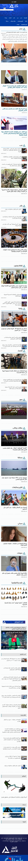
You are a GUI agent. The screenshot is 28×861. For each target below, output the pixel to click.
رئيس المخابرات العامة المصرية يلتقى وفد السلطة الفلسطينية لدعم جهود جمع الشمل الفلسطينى (11, 678)
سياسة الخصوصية (18, 840)
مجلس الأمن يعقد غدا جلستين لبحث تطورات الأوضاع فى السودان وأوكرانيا (15, 250)
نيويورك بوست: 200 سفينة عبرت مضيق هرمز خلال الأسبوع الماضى (14, 478)
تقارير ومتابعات (20, 21)
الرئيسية (25, 17)
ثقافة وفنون (6, 838)
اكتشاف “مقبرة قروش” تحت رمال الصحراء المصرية (15, 603)
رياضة (6, 17)
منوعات (18, 24)
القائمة (14, 2)
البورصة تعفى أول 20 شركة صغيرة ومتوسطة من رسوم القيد (13, 387)
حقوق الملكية (11, 840)
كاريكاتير (24, 776)
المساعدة (15, 841)
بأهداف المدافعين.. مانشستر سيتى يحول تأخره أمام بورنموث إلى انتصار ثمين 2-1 (11, 345)
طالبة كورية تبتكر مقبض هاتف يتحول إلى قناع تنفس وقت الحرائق (14, 574)
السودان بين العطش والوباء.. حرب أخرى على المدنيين (15, 508)
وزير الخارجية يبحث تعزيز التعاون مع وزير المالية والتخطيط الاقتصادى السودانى (12, 380)
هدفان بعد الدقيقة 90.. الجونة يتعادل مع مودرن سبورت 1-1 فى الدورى (14, 329)
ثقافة (26, 21)
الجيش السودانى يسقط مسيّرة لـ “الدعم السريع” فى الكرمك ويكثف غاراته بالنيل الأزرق (14, 190)
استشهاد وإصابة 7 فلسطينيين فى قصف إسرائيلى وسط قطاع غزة (11, 165)
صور (6, 839)
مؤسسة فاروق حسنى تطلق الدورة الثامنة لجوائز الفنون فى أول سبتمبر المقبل (14, 286)
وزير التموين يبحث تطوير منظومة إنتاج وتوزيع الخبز (16, 32)
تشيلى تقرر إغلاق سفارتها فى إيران (13, 209)
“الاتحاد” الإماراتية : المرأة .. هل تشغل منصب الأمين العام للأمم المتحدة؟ (15, 449)
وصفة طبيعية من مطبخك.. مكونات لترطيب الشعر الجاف (15, 544)
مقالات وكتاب (13, 21)
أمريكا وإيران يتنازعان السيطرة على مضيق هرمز (14, 797)
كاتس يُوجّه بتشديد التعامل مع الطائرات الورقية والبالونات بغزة (12, 157)
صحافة (7, 21)
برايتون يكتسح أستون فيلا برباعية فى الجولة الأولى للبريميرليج (12, 338)
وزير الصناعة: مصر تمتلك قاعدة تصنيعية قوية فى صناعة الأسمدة (14, 371)
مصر (21, 17)
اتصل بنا (11, 841)
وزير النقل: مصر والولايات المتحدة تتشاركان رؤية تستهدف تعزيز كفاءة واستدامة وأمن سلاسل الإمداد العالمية (14, 133)
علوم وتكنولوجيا (24, 24)
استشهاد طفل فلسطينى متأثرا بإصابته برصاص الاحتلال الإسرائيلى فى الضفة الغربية (12, 150)
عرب (17, 17)
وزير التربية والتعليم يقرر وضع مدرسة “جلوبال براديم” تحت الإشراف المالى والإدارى (15, 86)
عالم (14, 17)
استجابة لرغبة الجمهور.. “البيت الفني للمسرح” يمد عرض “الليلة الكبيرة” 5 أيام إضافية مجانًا (12, 303)
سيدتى (16, 839)
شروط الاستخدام (6, 840)
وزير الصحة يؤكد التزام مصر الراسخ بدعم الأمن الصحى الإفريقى (14, 109)
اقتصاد (10, 17)
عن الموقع (24, 840)
